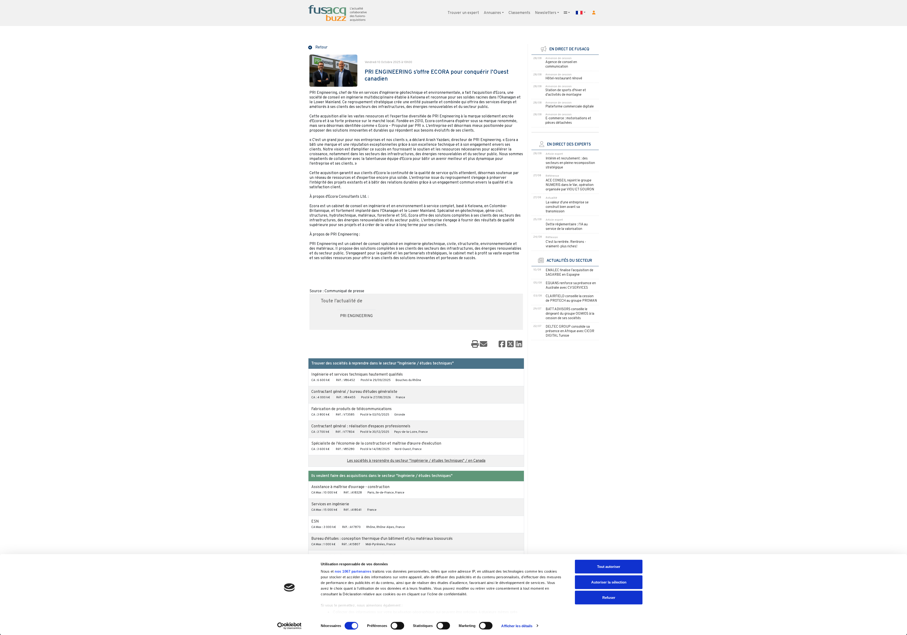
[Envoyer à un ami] (483, 344)
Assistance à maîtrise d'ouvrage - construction (350, 487)
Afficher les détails (516, 626)
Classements (519, 13)
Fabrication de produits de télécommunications (351, 409)
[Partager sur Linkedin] (519, 344)
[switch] (397, 625)
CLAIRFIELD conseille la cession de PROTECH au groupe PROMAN (571, 298)
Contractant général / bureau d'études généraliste (354, 392)
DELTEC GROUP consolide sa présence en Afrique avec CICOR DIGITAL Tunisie (570, 331)
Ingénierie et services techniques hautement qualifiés (357, 374)
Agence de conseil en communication (561, 64)
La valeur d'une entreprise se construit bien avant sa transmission (567, 207)
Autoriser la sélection (608, 582)
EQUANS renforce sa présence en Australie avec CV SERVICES (571, 285)
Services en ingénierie (330, 504)
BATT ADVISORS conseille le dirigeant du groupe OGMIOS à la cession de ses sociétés (570, 314)
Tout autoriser (608, 567)
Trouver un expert (463, 13)
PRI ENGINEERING (356, 316)
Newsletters (545, 13)
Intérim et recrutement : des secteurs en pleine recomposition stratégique (570, 163)
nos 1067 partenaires (353, 571)
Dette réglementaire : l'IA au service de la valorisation (567, 226)
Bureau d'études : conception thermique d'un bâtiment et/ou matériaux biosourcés (382, 538)
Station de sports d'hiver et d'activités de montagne (565, 92)
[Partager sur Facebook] (502, 344)
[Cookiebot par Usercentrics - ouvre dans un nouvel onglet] (289, 625)
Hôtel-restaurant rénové (563, 78)
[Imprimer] (475, 344)
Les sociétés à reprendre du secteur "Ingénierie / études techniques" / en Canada (416, 461)
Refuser (608, 598)
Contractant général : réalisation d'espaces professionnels (360, 426)
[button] (593, 12)
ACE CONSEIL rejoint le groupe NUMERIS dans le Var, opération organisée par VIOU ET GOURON (570, 185)
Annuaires (492, 13)
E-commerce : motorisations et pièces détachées (568, 120)
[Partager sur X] (510, 344)
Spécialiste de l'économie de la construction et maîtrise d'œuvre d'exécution (376, 443)
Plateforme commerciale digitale (569, 106)
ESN (315, 521)
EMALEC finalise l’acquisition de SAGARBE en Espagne (569, 272)
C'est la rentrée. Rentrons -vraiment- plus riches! (566, 244)
